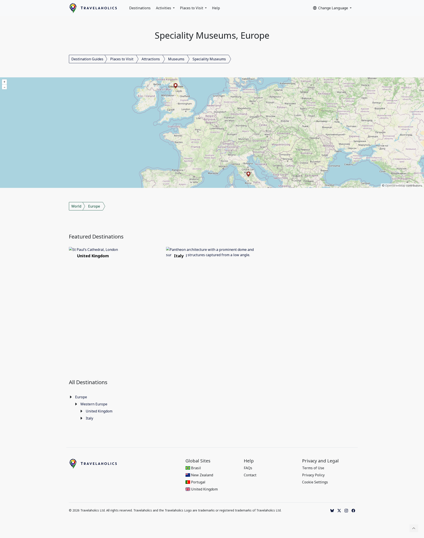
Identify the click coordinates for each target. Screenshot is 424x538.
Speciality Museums (209, 59)
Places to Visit (192, 8)
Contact (250, 475)
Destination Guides (87, 59)
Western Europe (93, 404)
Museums (176, 59)
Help (216, 8)
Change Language (333, 8)
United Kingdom (99, 411)
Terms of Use (313, 468)
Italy (89, 418)
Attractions (151, 59)
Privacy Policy (313, 475)
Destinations (140, 8)
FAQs (248, 468)
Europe (94, 206)
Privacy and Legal (320, 461)
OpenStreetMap (395, 185)
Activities (164, 8)
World (76, 206)
